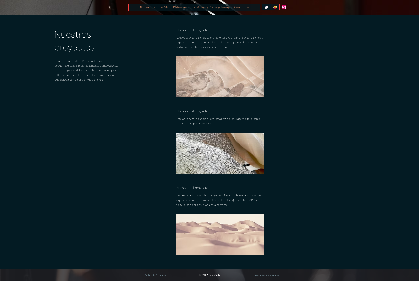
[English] (266, 7)
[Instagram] (284, 7)
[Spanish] (275, 7)
